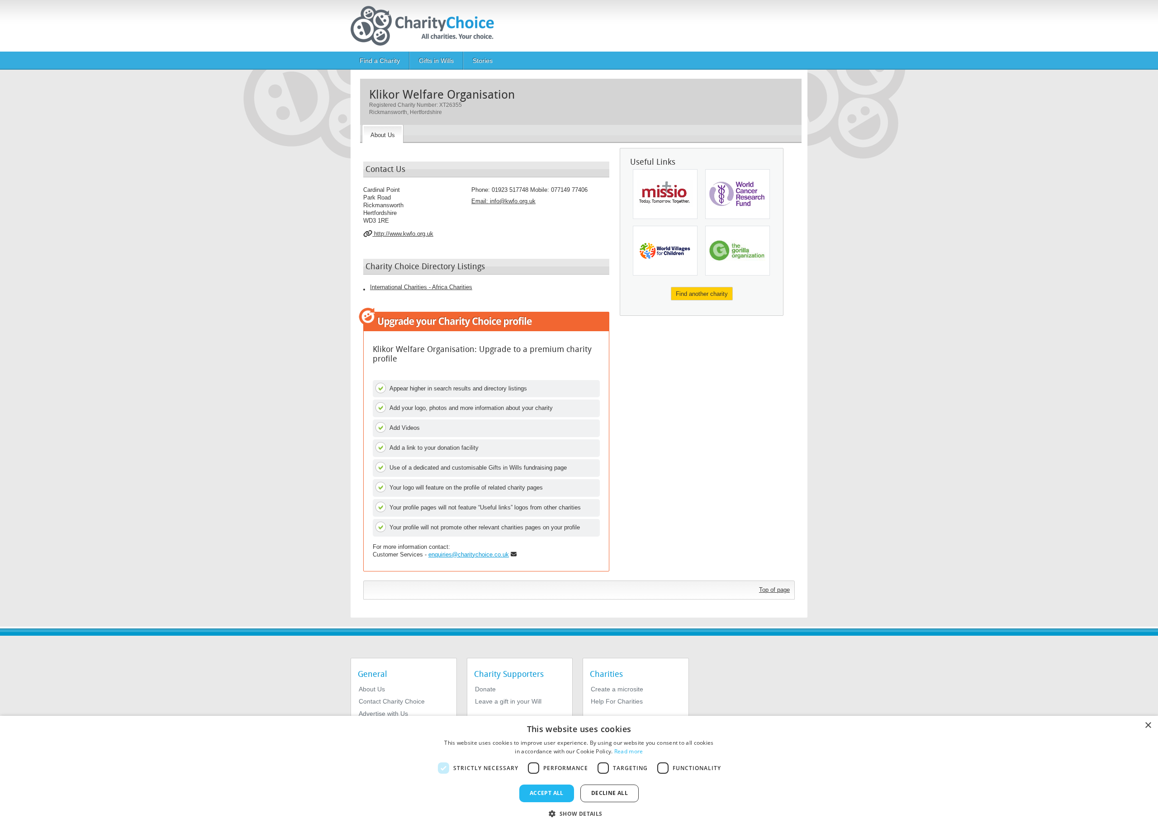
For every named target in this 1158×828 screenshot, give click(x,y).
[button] (578, 813)
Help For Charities (617, 701)
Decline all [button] (609, 793)
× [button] (1147, 725)
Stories (483, 60)
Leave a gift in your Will (508, 701)
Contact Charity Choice (392, 701)
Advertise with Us (383, 713)
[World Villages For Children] (665, 251)
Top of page (774, 589)
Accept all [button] (547, 793)
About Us (372, 689)
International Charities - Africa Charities (421, 287)
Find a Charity (380, 60)
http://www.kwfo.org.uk (402, 233)
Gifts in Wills (436, 60)
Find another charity (702, 293)
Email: (503, 201)
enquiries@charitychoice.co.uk (468, 554)
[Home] (426, 26)
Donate (485, 689)
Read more (628, 751)
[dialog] (579, 772)
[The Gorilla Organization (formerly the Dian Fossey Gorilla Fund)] (737, 251)
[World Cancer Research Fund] (737, 194)
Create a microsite (617, 689)
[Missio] (665, 194)
